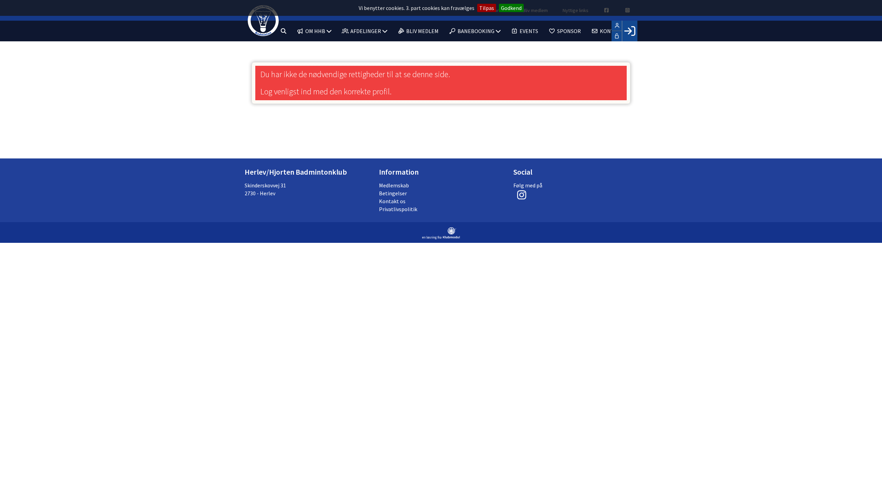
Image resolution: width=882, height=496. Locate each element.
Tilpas (486, 7)
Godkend (511, 7)
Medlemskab (394, 185)
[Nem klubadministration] (441, 237)
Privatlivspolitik (398, 209)
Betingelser (393, 193)
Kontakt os (392, 201)
